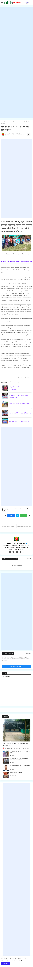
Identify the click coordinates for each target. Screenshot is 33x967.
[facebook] (10, 552)
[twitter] (13, 552)
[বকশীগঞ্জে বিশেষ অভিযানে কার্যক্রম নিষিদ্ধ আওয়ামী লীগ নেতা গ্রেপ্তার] (6, 768)
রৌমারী (26, 509)
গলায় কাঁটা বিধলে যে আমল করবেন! (16, 772)
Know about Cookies (14, 960)
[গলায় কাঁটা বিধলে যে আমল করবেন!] (6, 775)
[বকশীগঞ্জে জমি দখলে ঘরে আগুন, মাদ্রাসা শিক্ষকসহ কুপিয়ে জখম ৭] (6, 754)
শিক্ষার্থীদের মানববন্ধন (8, 122)
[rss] (23, 552)
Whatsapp (23, 515)
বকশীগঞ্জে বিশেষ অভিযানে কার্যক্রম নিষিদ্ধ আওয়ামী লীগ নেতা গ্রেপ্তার (20, 766)
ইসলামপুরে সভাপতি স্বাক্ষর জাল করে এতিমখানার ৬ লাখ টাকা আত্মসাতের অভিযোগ (15, 744)
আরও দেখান (29, 559)
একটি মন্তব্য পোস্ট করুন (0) (16, 666)
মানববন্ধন (22, 509)
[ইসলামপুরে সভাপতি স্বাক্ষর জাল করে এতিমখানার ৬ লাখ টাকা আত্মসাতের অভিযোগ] (16, 730)
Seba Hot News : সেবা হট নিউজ (15, 544)
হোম (2, 122)
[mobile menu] (2, 2)
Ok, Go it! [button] (5, 964)
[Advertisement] (16, 62)
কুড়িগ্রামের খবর (10, 509)
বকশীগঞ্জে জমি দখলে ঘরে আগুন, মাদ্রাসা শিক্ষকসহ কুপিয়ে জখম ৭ (20, 752)
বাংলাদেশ (16, 509)
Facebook (11, 515)
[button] (31, 2)
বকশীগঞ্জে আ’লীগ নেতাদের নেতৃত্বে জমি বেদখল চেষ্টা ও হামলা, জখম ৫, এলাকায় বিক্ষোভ (19, 759)
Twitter (17, 515)
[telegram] (20, 552)
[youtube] (17, 552)
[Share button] (29, 515)
